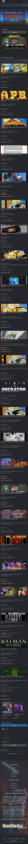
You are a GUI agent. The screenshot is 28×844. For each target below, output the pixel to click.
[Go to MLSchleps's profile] (3, 742)
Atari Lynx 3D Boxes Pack (7, 544)
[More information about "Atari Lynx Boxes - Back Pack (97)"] (14, 149)
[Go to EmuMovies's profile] (3, 729)
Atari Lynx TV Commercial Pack (9, 649)
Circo (25, 23)
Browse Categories (12, 753)
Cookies (23, 838)
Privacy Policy (11, 838)
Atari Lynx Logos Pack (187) (12, 100)
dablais (3, 286)
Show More (14, 745)
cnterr (6, 733)
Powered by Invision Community (10, 841)
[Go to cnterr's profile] (3, 733)
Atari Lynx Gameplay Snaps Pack (9, 519)
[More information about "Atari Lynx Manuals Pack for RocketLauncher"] (14, 437)
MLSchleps (7, 741)
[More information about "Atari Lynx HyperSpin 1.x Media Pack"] (14, 228)
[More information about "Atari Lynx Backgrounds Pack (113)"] (14, 68)
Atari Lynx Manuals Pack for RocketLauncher (13, 441)
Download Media (14, 785)
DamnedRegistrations (6, 341)
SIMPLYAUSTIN (7, 715)
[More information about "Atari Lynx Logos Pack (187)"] (14, 95)
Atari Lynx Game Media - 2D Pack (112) (17, 127)
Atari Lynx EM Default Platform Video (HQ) (12, 467)
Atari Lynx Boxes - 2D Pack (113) (13, 181)
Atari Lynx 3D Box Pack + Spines (9, 209)
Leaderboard (14, 772)
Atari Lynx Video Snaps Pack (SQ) (9, 339)
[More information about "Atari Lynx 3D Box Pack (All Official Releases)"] (14, 359)
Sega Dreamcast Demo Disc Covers (10, 714)
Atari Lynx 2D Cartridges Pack (15, 312)
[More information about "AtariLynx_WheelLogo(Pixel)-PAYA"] (14, 386)
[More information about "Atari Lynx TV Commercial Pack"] (14, 644)
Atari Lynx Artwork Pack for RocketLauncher (12, 416)
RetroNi (3, 313)
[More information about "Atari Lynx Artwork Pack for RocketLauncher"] (14, 411)
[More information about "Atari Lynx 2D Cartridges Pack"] (14, 308)
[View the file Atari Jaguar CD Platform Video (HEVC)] (19, 708)
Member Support (14, 774)
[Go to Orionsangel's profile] (3, 737)
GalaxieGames (5, 234)
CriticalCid (4, 494)
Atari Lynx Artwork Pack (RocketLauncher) (12, 676)
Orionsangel (7, 737)
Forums (14, 770)
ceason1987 (4, 365)
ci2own (3, 210)
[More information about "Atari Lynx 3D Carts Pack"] (14, 254)
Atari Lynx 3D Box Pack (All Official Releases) (13, 364)
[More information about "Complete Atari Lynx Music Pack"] (14, 280)
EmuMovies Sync (14, 787)
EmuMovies (4, 101)
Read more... (12, 20)
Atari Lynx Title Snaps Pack (8, 596)
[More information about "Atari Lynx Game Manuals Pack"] (14, 617)
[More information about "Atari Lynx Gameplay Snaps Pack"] (14, 514)
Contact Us (14, 776)
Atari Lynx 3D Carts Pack (12, 259)
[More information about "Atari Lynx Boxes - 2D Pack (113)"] (14, 177)
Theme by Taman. (20, 841)
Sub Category (13, 32)
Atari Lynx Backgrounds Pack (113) (16, 72)
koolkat (16, 715)
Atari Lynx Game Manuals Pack (9, 621)
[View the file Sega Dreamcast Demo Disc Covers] (7, 708)
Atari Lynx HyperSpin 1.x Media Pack (17, 233)
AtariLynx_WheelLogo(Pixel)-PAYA (10, 391)
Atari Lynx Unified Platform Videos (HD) (11, 493)
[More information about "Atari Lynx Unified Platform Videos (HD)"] (14, 488)
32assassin (4, 571)
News (14, 767)
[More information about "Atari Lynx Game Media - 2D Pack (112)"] (14, 122)
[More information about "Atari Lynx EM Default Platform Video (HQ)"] (14, 462)
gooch (3, 417)
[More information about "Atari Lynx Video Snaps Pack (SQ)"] (14, 335)
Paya (3, 392)
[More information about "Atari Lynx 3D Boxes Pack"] (14, 540)
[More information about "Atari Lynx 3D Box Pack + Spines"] (14, 204)
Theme (4, 838)
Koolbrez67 (4, 546)
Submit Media (14, 783)
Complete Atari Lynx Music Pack (15, 285)
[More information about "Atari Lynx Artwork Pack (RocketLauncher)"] (14, 671)
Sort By (24, 60)
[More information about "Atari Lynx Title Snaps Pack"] (14, 591)
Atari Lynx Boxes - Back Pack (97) (13, 154)
